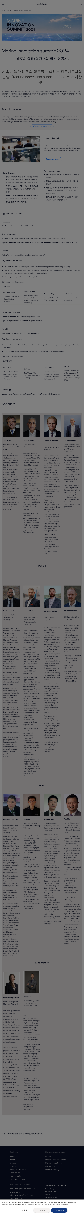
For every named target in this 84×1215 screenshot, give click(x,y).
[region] (42, 1207)
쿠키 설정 (24, 1210)
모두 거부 (42, 1210)
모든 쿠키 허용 (59, 1210)
